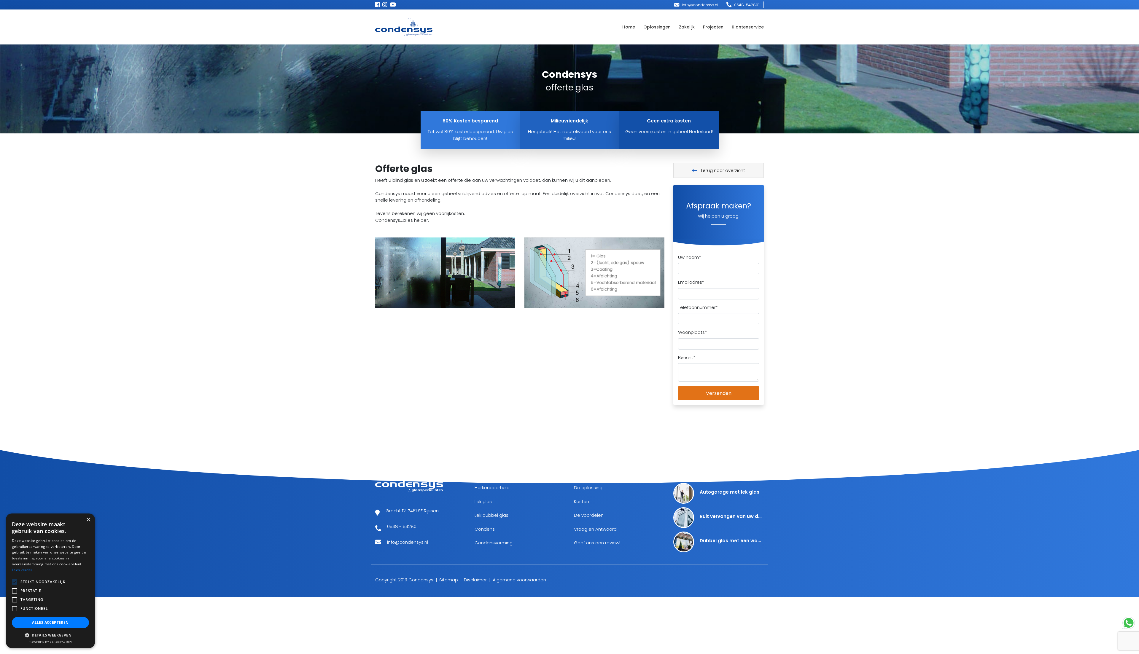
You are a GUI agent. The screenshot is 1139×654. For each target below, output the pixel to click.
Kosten (581, 501)
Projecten (713, 27)
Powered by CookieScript (50, 641)
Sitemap (448, 580)
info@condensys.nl (699, 5)
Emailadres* (691, 282)
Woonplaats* (692, 332)
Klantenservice (748, 27)
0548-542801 (746, 5)
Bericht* (686, 357)
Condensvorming (494, 543)
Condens (485, 529)
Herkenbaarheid (492, 487)
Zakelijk (687, 27)
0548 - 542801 (402, 526)
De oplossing (588, 487)
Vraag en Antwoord (595, 529)
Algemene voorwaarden (519, 580)
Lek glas (483, 501)
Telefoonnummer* (698, 307)
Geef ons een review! (597, 543)
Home (628, 27)
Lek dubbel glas (491, 515)
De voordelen (589, 515)
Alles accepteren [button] (50, 622)
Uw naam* (689, 257)
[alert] (50, 580)
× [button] (88, 520)
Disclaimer (475, 580)
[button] (50, 635)
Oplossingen (657, 27)
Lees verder (22, 569)
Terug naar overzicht (722, 170)
